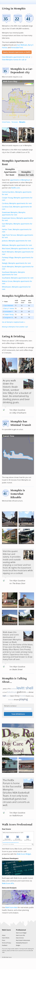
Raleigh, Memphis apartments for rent (16, 263)
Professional (21, 930)
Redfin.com (15, 188)
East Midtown (22, 45)
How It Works (5, 938)
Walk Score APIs (8, 883)
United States (6, 122)
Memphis (22, 122)
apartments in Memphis (19, 180)
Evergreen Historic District (9, 317)
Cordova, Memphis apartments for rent (17, 203)
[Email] (9, 933)
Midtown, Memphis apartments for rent (17, 245)
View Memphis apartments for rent (15, 57)
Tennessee (15, 122)
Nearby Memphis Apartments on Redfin (17, 52)
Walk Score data (11, 907)
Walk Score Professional (17, 824)
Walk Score (6, 930)
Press (3, 940)
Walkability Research (22, 943)
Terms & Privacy (6, 943)
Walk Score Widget (24, 854)
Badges (18, 945)
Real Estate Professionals (23, 940)
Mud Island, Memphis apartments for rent (18, 248)
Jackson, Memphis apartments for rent (16, 241)
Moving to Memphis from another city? (15, 327)
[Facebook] (6, 933)
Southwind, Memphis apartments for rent (17, 278)
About (3, 935)
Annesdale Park (17, 48)
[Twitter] (3, 933)
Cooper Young (9, 314)
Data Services (20, 938)
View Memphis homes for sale (13, 60)
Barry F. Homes (9, 308)
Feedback (4, 945)
